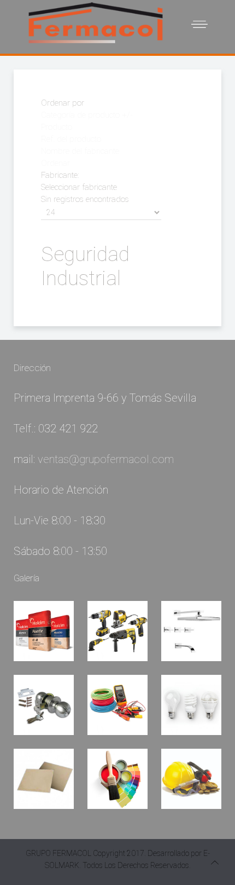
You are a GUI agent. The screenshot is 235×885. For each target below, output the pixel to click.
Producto (56, 127)
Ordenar (55, 163)
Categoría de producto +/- (86, 115)
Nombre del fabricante (80, 151)
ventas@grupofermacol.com (106, 459)
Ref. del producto (71, 139)
